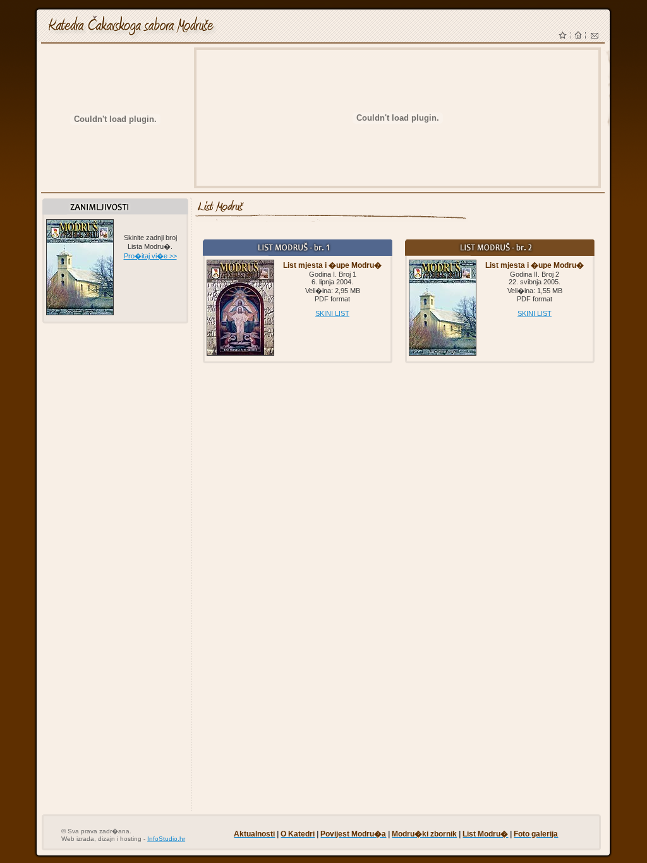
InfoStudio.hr (166, 838)
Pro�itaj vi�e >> (150, 256)
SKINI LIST (332, 313)
